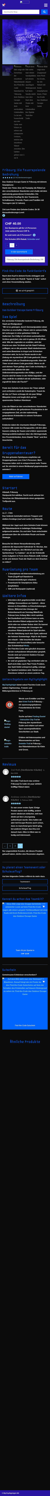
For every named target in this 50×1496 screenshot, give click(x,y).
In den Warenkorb (19, 252)
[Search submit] (44, 11)
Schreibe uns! (33, 239)
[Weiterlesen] (43, 981)
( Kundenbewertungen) (22, 177)
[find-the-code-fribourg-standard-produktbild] (25, 41)
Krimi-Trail (27, 702)
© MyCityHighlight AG (10, 1493)
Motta (26, 646)
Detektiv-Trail (24, 744)
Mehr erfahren (16, 476)
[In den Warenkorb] (43, 906)
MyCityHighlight (9, 685)
